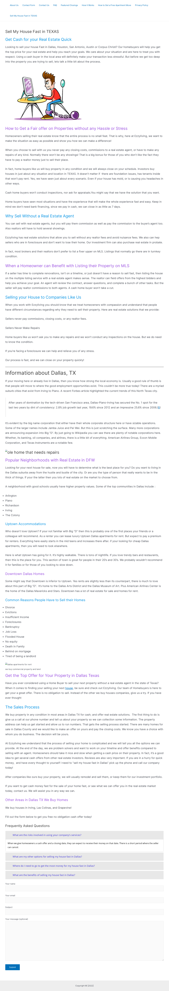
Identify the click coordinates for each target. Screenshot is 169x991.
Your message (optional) (16, 919)
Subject (8, 907)
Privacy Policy (141, 5)
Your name (10, 884)
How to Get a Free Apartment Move (114, 5)
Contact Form (28, 5)
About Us (14, 5)
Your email (10, 895)
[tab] (84, 835)
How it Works (88, 5)
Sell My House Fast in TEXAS (23, 15)
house (69, 688)
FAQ (55, 5)
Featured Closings (69, 5)
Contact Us (44, 5)
